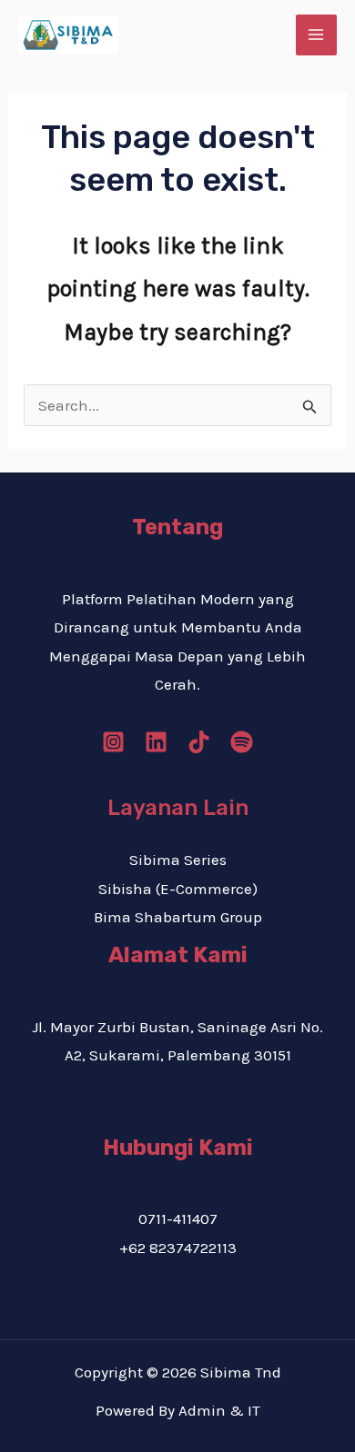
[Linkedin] (156, 742)
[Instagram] (113, 742)
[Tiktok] (199, 742)
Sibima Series (178, 859)
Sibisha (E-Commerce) (178, 889)
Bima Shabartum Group (178, 917)
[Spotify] (241, 742)
